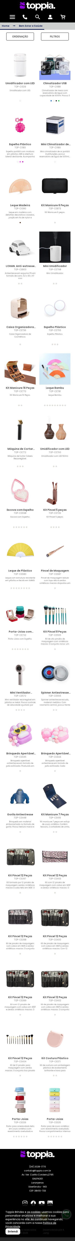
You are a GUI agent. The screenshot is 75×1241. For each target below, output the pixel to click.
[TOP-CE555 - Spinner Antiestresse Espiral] (54, 673)
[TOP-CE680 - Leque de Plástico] (20, 551)
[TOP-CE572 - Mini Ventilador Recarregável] (20, 673)
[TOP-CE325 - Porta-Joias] (54, 1100)
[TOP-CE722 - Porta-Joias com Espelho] (20, 612)
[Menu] (12, 17)
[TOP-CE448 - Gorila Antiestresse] (20, 795)
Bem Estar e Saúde (30, 26)
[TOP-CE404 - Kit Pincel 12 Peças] (20, 1039)
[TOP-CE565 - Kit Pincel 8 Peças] (54, 612)
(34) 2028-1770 (37, 1166)
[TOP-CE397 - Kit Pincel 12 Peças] (20, 856)
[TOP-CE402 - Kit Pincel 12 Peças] (54, 978)
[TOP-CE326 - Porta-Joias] (20, 1100)
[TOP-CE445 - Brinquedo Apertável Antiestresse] (20, 734)
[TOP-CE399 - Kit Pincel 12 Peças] (20, 978)
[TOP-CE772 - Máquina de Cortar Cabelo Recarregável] (20, 430)
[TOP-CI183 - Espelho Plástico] (20, 125)
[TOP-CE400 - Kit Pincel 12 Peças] (54, 917)
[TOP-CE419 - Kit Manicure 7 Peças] (54, 795)
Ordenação (20, 36)
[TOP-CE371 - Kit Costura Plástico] (54, 1039)
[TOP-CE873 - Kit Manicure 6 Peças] (54, 186)
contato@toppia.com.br (37, 1170)
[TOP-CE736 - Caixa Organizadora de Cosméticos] (20, 308)
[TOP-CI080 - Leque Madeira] (20, 186)
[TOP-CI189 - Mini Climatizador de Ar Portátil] (54, 125)
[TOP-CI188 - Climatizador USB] (54, 64)
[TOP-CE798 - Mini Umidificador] (54, 247)
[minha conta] (50, 17)
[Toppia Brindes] (37, 6)
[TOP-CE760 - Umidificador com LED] (54, 430)
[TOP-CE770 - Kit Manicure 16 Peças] (20, 369)
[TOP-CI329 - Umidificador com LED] (20, 64)
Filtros (55, 36)
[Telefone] (25, 17)
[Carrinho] (63, 17)
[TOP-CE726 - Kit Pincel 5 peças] (54, 491)
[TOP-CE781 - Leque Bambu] (54, 369)
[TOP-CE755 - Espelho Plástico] (54, 308)
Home (5, 26)
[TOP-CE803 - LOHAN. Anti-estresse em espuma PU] (20, 247)
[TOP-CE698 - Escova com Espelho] (20, 491)
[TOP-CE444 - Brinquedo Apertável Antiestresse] (54, 734)
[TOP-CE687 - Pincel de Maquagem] (54, 551)
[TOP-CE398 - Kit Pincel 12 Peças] (20, 917)
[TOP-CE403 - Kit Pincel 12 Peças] (54, 856)
